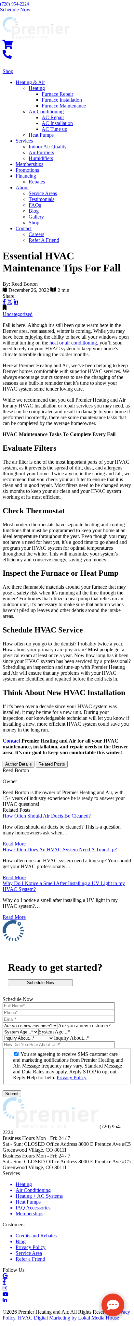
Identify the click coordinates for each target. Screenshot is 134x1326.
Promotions (27, 170)
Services (24, 141)
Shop (34, 222)
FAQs (35, 205)
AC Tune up (54, 129)
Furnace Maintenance (64, 105)
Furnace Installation (62, 100)
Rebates (37, 181)
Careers (36, 234)
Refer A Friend (44, 240)
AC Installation (57, 123)
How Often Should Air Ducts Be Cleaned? (47, 816)
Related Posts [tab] (51, 764)
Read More (14, 843)
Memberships (29, 164)
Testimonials (41, 199)
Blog (34, 211)
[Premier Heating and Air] (36, 37)
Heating (37, 88)
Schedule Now (40, 982)
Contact (24, 228)
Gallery (36, 216)
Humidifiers (41, 158)
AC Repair (53, 117)
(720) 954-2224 (14, 4)
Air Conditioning (46, 111)
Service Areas (43, 193)
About (22, 187)
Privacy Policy (72, 1077)
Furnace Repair (57, 94)
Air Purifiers (41, 152)
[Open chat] (112, 1305)
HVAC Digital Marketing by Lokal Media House (68, 1317)
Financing (26, 176)
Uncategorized (18, 314)
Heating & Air (30, 82)
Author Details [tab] (18, 764)
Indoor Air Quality (48, 146)
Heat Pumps (41, 135)
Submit (12, 1093)
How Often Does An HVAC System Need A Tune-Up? (60, 849)
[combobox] (84, 1025)
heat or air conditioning (73, 342)
